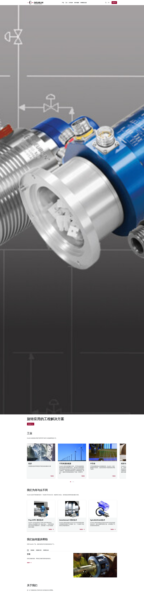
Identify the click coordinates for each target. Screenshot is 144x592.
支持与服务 (76, 2)
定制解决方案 (38, 550)
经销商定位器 (83, 2)
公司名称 (71, 2)
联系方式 (114, 2)
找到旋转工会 (30, 424)
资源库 (28, 562)
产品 (63, 2)
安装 (28, 550)
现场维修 (32, 550)
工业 (66, 2)
